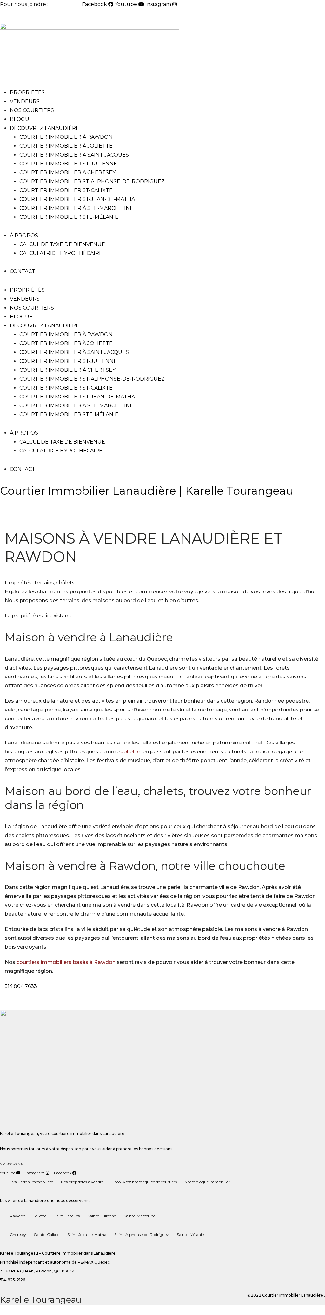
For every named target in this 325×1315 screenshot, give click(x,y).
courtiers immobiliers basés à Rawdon (66, 962)
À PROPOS (24, 235)
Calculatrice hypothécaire (61, 253)
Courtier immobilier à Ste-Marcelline (76, 208)
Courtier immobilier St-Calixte (66, 190)
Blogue (21, 119)
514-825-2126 (66, 4)
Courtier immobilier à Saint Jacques (74, 155)
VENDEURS (25, 101)
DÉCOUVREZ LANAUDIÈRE (44, 128)
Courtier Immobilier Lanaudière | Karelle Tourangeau (146, 490)
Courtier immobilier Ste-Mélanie (68, 217)
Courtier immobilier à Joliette (66, 146)
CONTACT (22, 271)
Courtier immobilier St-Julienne (68, 164)
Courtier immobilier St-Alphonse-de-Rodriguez (92, 181)
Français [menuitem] (41, 16)
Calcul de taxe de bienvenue (62, 244)
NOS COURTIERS (32, 110)
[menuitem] (15, 16)
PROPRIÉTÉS (27, 93)
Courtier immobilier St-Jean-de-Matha (77, 199)
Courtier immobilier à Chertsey (67, 173)
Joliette (130, 752)
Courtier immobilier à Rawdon (66, 137)
